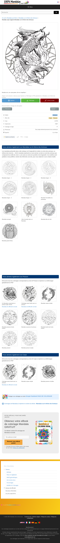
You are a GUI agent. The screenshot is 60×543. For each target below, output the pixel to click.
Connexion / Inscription (49, 2)
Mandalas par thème (12, 18)
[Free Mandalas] (22, 522)
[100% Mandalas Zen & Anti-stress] (22, 2)
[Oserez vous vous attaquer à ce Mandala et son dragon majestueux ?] (29, 195)
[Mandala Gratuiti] (29, 522)
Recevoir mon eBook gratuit (13, 442)
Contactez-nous (28, 516)
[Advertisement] (30, 259)
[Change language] (58, 2)
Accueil (4, 18)
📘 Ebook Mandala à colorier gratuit (10, 505)
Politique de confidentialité (19, 447)
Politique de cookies (45, 516)
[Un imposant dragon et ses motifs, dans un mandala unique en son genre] (10, 195)
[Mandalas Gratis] (33, 522)
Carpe (50, 118)
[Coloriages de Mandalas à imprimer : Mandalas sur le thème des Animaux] (3, 403)
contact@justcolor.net (30, 537)
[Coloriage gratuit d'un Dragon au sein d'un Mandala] (29, 175)
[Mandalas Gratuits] (26, 522)
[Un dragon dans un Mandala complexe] (10, 175)
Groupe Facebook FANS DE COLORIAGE (39, 396)
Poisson (55, 118)
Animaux (55, 115)
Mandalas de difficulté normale (9, 306)
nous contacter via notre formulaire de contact (36, 535)
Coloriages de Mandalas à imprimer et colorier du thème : (31, 403)
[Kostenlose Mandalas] (36, 522)
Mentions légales (36, 516)
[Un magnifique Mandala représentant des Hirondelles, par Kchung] (49, 195)
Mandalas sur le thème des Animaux (28, 18)
